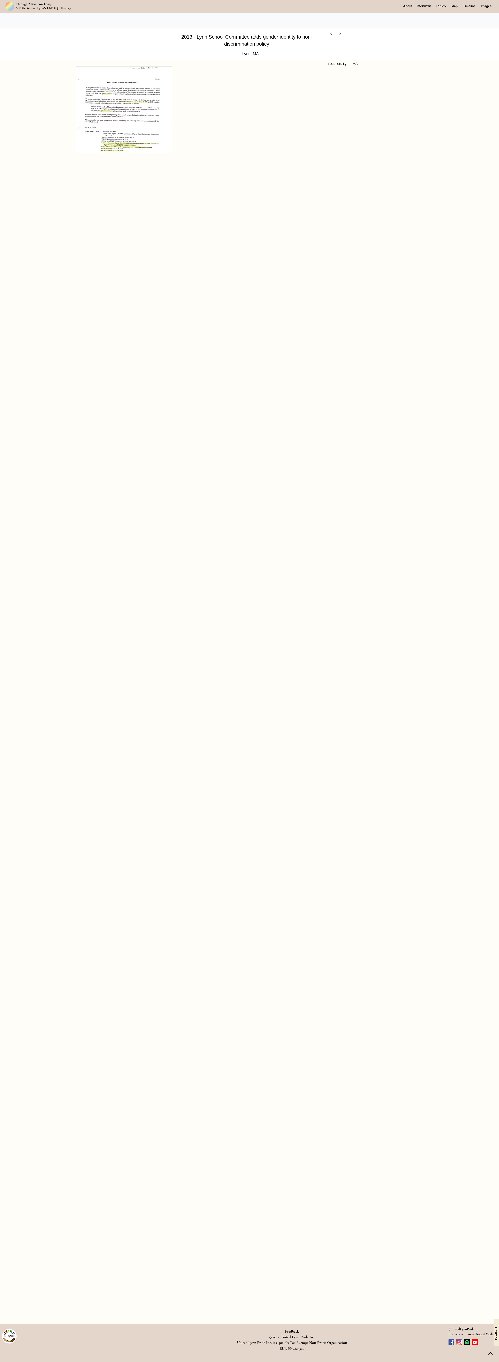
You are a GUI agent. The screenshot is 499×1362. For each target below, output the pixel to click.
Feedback (292, 1331)
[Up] (490, 1353)
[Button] (331, 34)
